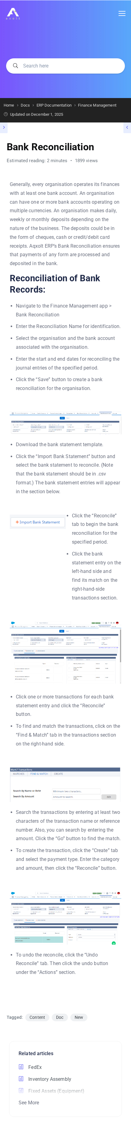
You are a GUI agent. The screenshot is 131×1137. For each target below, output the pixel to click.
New (79, 1017)
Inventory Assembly (49, 1079)
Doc (59, 1017)
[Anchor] (116, 284)
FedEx (34, 1067)
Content (37, 1017)
